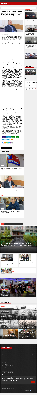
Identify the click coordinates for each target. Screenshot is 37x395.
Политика (2, 217)
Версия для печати (15, 33)
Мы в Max (4, 137)
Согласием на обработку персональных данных (21, 379)
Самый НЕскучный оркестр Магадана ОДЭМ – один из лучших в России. (8, 337)
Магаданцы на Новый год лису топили (7, 326)
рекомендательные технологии (11, 380)
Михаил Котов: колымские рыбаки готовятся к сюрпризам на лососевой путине (31, 60)
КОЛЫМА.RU (4, 3)
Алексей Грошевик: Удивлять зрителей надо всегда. (8, 335)
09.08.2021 (2, 187)
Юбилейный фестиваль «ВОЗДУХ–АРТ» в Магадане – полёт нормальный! (30, 71)
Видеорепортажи (4, 289)
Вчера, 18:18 (20, 259)
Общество (2, 195)
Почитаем (3, 306)
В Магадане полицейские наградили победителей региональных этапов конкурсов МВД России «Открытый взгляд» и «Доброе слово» (27, 263)
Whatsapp (13, 137)
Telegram (8, 137)
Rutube (17, 137)
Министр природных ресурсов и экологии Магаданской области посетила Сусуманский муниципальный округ (8, 263)
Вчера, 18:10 (2, 272)
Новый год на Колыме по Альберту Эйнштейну (27, 324)
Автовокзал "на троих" (6, 316)
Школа (13, 271)
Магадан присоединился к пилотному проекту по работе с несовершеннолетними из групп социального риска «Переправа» (18, 295)
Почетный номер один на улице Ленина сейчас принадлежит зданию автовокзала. (15, 318)
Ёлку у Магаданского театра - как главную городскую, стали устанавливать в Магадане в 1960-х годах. (9, 327)
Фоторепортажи (29, 66)
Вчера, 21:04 (2, 259)
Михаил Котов (29, 57)
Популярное (28, 9)
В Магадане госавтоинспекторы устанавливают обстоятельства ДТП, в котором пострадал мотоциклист (31, 46)
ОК (12, 139)
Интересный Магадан (6, 139)
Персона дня (28, 51)
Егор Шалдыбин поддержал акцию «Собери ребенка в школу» (30, 34)
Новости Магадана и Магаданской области (6, 4)
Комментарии (29, 10)
